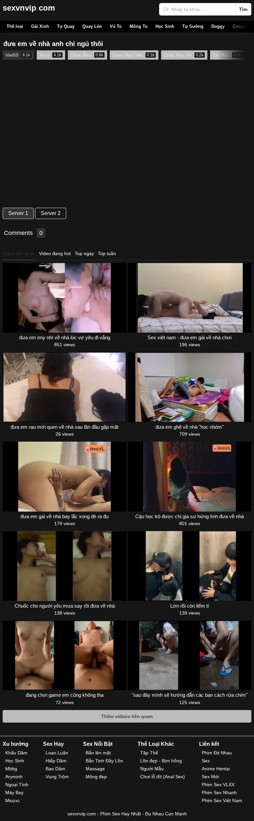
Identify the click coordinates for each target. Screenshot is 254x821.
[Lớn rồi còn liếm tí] (189, 566)
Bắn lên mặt (98, 752)
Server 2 (51, 213)
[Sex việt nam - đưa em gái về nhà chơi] (189, 298)
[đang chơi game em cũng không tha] (64, 655)
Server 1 (18, 213)
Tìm (243, 9)
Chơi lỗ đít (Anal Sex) (162, 776)
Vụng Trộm (57, 776)
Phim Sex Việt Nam (222, 800)
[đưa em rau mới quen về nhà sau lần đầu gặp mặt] (64, 387)
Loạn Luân (57, 752)
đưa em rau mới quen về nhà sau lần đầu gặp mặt (64, 427)
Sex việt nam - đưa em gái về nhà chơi (190, 337)
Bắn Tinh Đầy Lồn (104, 760)
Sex (206, 760)
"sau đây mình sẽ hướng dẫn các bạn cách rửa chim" (189, 695)
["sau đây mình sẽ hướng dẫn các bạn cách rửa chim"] (189, 655)
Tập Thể (149, 752)
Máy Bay (14, 792)
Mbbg (11, 768)
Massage (95, 768)
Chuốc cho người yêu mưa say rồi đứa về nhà (65, 606)
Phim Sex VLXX (218, 784)
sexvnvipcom (29, 7)
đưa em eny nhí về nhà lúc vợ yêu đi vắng (64, 337)
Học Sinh (164, 26)
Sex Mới (210, 776)
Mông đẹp (96, 776)
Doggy (218, 26)
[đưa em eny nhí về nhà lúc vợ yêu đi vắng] (64, 298)
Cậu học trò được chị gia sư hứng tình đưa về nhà (189, 516)
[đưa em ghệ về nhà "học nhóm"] (189, 387)
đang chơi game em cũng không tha (65, 695)
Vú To (116, 26)
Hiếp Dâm (56, 760)
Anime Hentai (216, 768)
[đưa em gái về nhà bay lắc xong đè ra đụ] (64, 476)
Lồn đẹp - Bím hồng (161, 760)
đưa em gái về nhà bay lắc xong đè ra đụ (64, 516)
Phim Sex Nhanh (219, 792)
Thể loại (15, 26)
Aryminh (13, 776)
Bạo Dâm (55, 768)
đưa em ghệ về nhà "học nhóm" (189, 427)
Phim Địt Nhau (217, 752)
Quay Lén (92, 26)
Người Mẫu (152, 768)
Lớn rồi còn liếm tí (189, 606)
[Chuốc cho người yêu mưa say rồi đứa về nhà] (64, 566)
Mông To (139, 26)
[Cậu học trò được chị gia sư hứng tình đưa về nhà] (189, 476)
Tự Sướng (192, 26)
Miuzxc (12, 800)
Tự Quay (65, 26)
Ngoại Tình (16, 784)
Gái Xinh (40, 26)
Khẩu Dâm (16, 752)
